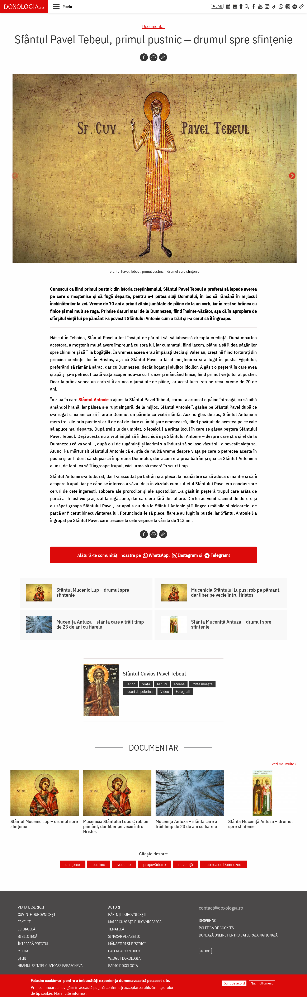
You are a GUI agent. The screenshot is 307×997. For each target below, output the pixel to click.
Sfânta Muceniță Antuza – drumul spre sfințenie (231, 624)
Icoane (179, 684)
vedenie (124, 864)
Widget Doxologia (124, 958)
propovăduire (154, 864)
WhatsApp (159, 555)
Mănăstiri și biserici (127, 944)
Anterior (14, 176)
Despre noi (208, 921)
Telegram (220, 555)
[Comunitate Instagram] (288, 6)
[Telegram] (295, 6)
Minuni (162, 684)
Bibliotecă (27, 936)
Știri (22, 958)
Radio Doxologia (123, 966)
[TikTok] (274, 6)
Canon (130, 684)
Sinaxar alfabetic (124, 936)
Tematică (116, 929)
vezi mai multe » (284, 763)
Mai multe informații (71, 993)
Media (23, 951)
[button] (62, 6)
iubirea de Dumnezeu (223, 864)
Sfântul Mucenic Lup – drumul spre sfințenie (92, 592)
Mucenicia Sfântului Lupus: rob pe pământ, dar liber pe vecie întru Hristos (235, 592)
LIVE (219, 6)
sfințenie (72, 864)
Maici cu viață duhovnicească (134, 922)
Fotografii (183, 691)
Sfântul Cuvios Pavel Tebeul (154, 673)
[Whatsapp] (153, 57)
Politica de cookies (216, 928)
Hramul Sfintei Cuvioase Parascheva (50, 966)
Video (164, 691)
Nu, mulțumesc (262, 983)
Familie (24, 922)
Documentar (153, 26)
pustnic (99, 864)
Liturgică (26, 929)
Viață (146, 684)
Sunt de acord (234, 983)
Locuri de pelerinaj (140, 691)
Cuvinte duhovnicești (37, 915)
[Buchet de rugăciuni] (241, 6)
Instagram (188, 555)
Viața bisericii (31, 907)
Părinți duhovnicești (127, 915)
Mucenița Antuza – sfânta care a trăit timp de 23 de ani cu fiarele (100, 624)
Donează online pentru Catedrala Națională (238, 935)
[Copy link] (163, 57)
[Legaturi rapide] (301, 6)
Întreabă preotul (33, 944)
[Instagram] (267, 6)
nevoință (185, 864)
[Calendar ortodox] (228, 6)
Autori (114, 907)
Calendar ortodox (124, 951)
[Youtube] (260, 6)
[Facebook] (253, 6)
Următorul (292, 176)
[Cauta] (247, 6)
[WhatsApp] (281, 6)
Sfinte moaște (202, 684)
